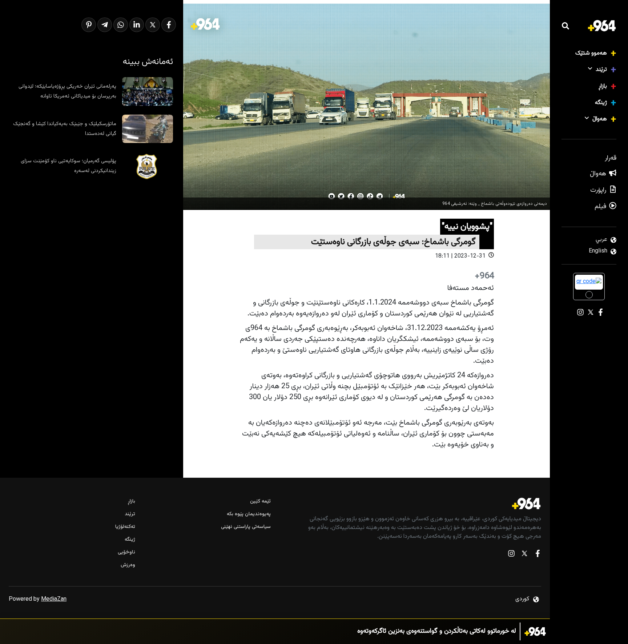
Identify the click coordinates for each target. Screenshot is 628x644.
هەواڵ (599, 119)
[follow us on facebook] (537, 555)
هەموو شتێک (591, 53)
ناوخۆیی (126, 552)
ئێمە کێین (260, 501)
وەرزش (128, 565)
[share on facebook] (168, 24)
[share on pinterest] (88, 24)
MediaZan (54, 599)
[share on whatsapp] (120, 24)
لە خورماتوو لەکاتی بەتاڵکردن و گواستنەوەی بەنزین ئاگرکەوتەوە (436, 631)
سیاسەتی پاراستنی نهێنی (245, 527)
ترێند (601, 69)
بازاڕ (603, 86)
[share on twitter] (152, 24)
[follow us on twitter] (524, 555)
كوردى (522, 599)
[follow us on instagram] (511, 555)
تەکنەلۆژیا (125, 527)
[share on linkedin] (136, 24)
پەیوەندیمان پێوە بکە (248, 514)
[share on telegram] (104, 24)
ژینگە (601, 102)
